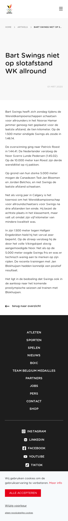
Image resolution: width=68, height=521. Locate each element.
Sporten (33, 340)
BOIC (34, 363)
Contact (34, 401)
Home (8, 27)
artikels (22, 27)
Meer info (55, 483)
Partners (34, 378)
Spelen (34, 348)
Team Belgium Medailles (34, 370)
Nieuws (33, 355)
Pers (34, 393)
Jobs (34, 386)
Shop (34, 409)
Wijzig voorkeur (16, 505)
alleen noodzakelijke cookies (19, 513)
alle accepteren (23, 493)
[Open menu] (61, 9)
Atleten (34, 332)
